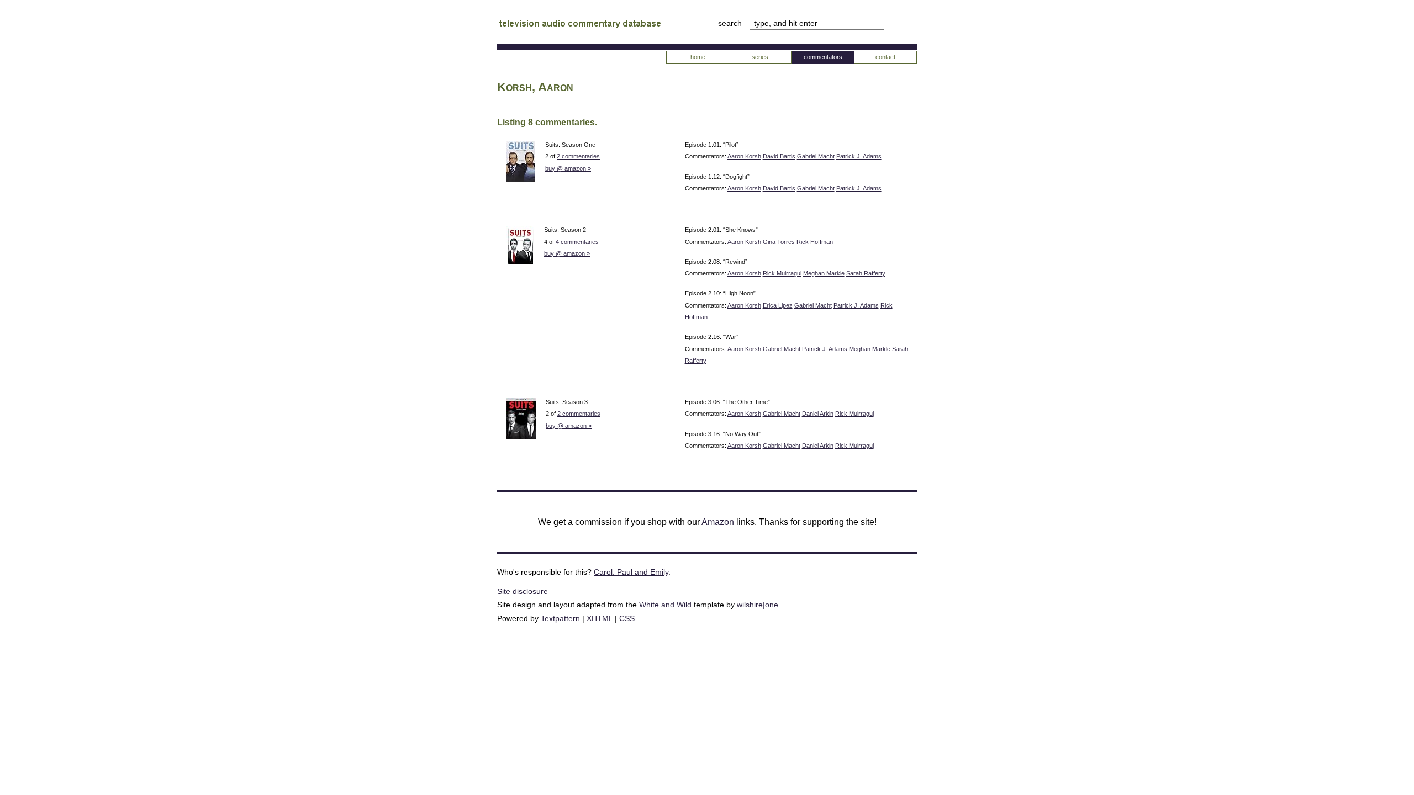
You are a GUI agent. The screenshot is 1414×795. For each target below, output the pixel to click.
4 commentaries (577, 242)
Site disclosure (522, 591)
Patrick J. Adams (859, 156)
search (731, 23)
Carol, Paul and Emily (631, 572)
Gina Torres (779, 242)
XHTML (600, 618)
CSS (627, 618)
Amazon (717, 522)
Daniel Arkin (817, 413)
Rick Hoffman (814, 242)
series (760, 57)
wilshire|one (757, 604)
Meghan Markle (824, 273)
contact (885, 57)
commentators (823, 57)
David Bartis (779, 156)
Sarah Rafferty (865, 273)
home (697, 57)
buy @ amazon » (568, 168)
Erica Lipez (778, 305)
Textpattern (560, 618)
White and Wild (665, 604)
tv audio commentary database (580, 25)
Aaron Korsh (744, 156)
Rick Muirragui (782, 273)
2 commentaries (578, 156)
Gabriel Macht (816, 156)
